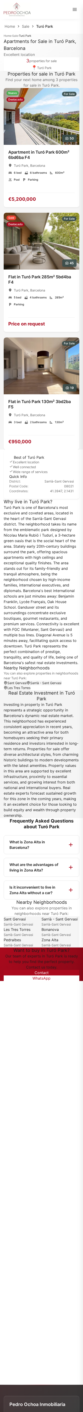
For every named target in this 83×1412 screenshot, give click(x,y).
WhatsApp (41, 978)
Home (10, 26)
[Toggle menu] (74, 9)
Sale (25, 26)
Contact (42, 972)
